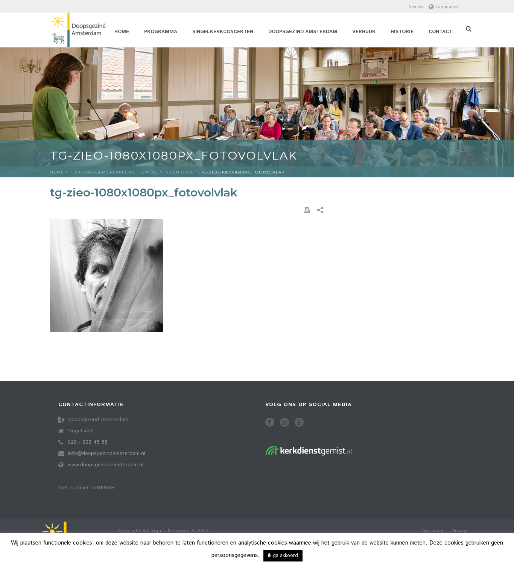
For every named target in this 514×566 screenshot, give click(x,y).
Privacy (459, 531)
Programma (160, 31)
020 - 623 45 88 (88, 442)
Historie (402, 31)
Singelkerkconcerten (222, 31)
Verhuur (364, 31)
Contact (440, 31)
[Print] (307, 210)
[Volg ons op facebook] (269, 423)
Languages (447, 7)
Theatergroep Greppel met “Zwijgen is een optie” (132, 172)
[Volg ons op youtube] (299, 423)
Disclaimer (432, 531)
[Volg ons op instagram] (284, 423)
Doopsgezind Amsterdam (302, 31)
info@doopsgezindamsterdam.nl (106, 453)
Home (121, 31)
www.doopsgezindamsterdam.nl (105, 464)
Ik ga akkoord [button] (283, 555)
